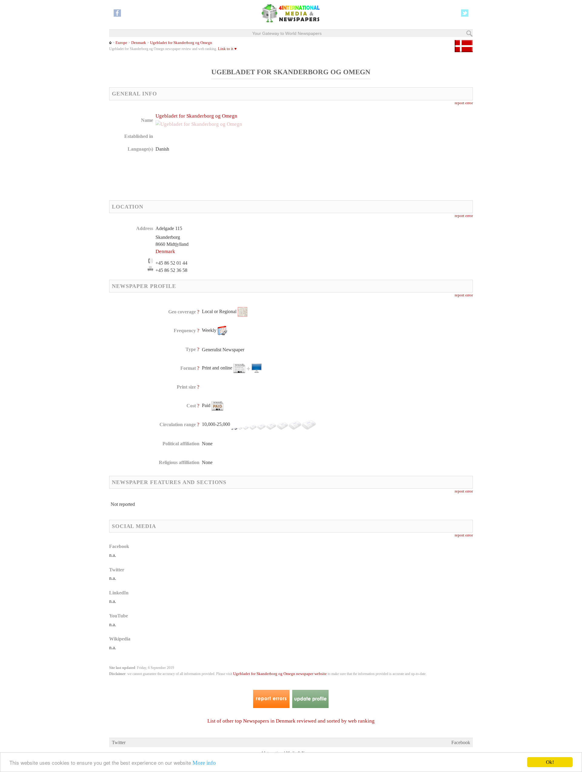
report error (464, 103)
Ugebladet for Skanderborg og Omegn (181, 43)
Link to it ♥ (227, 49)
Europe (121, 43)
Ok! (550, 762)
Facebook (460, 742)
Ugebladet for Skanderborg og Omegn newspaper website (280, 674)
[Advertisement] (339, 151)
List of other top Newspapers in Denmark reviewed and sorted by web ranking (291, 721)
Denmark (138, 43)
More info (204, 763)
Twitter (118, 742)
